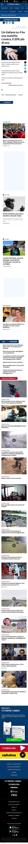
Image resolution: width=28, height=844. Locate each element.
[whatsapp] (7, 1)
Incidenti (20, 11)
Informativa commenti (14, 815)
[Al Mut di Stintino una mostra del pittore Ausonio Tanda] (14, 203)
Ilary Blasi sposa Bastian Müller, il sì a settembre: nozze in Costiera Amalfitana (13, 325)
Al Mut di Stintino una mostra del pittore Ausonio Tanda (13, 215)
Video (11, 8)
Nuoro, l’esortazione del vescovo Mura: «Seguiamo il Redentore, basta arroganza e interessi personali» (13, 142)
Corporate (14, 818)
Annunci (14, 772)
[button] (4, 23)
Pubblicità (14, 807)
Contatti (14, 810)
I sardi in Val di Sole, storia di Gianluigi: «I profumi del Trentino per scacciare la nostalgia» (13, 261)
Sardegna (17, 8)
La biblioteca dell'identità (14, 769)
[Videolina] (14, 748)
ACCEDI (25, 1)
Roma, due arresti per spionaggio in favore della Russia (13, 352)
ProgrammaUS (4, 8)
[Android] (14, 831)
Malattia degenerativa (10, 94)
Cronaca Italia (11, 20)
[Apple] (14, 827)
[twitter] (2, 1)
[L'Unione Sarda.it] (14, 4)
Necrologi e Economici (14, 804)
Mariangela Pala (6, 223)
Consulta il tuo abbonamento (14, 764)
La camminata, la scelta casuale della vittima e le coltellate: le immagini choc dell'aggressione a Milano (13, 357)
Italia (22, 8)
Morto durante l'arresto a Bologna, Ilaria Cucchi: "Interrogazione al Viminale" (13, 346)
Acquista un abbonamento (14, 766)
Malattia (20, 94)
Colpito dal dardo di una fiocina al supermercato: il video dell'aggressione (12, 371)
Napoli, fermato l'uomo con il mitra (13, 362)
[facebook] (4, 1)
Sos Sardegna (12, 11)
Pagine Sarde (14, 775)
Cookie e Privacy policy (14, 801)
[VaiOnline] (14, 792)
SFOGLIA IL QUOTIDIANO (8, 15)
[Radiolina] (14, 755)
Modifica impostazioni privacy (14, 812)
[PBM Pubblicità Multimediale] (14, 795)
